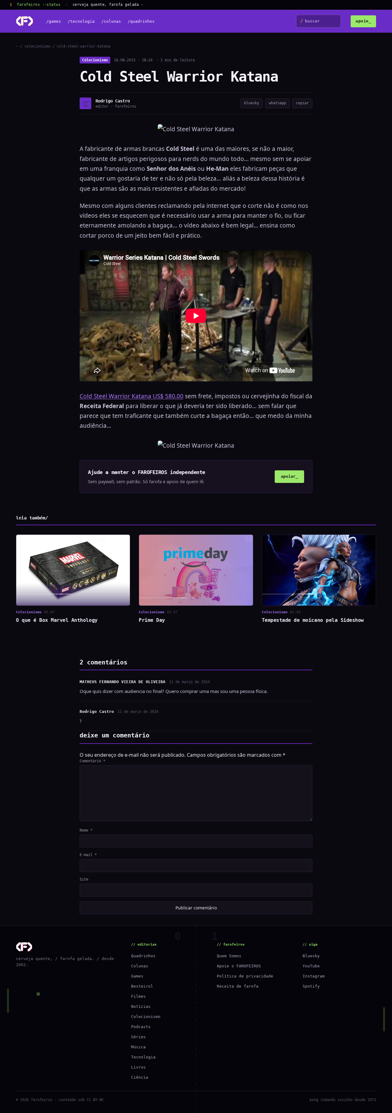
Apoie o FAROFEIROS (239, 966)
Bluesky (311, 956)
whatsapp (277, 103)
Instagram (314, 976)
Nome (86, 830)
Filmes (138, 996)
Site (84, 879)
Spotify (311, 986)
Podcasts (141, 1026)
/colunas (111, 21)
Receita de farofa (237, 986)
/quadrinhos (141, 21)
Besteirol (142, 986)
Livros (138, 1067)
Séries (138, 1037)
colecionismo (37, 46)
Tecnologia (143, 1057)
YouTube (311, 966)
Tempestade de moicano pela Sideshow (313, 620)
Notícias (141, 1006)
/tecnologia (81, 21)
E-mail (88, 855)
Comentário (92, 761)
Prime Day (152, 620)
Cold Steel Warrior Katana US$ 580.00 (131, 396)
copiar (302, 103)
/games (53, 21)
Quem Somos (229, 956)
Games (137, 976)
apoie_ (363, 21)
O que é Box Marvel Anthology (57, 620)
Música (138, 1047)
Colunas (139, 966)
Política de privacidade (245, 976)
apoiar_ (289, 476)
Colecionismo (95, 60)
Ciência (139, 1077)
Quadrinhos (143, 956)
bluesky (251, 103)
